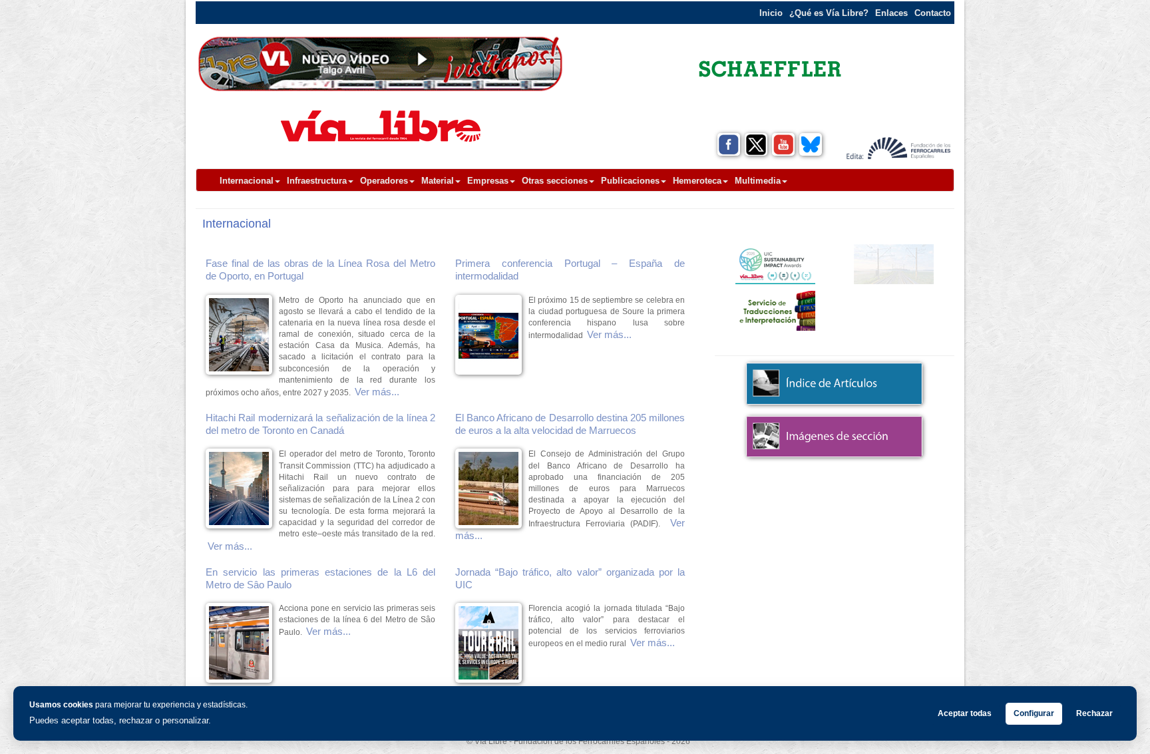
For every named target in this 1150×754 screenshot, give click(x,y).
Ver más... (377, 391)
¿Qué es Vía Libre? (828, 13)
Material (437, 181)
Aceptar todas (965, 713)
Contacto (932, 13)
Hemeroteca (697, 181)
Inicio (771, 13)
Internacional (247, 181)
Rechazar (1094, 713)
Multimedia (758, 181)
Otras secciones (555, 181)
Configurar (1034, 713)
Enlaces (891, 13)
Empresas (487, 181)
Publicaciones (630, 181)
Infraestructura (317, 181)
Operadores (384, 181)
